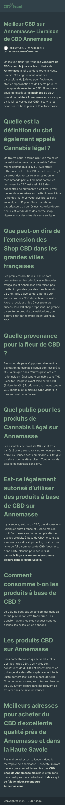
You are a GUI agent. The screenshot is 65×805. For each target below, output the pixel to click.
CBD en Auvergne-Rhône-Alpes (21, 51)
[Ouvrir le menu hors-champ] (59, 5)
